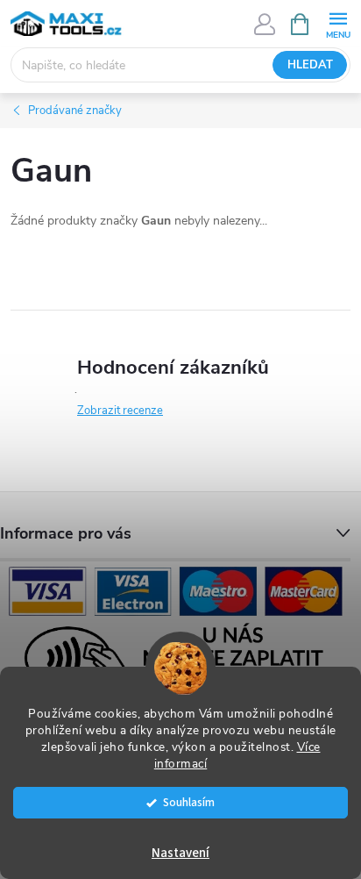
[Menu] (338, 23)
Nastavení (180, 853)
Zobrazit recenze (120, 410)
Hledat (310, 65)
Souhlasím (189, 802)
